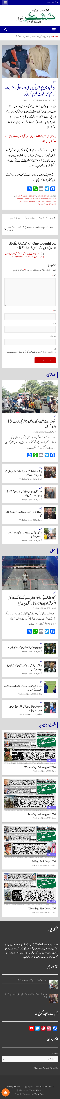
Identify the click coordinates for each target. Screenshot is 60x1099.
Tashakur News (40, 100)
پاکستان (40, 468)
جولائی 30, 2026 (37, 714)
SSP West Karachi (27, 201)
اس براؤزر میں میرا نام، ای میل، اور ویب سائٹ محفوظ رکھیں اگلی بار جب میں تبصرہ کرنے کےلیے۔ (31, 352)
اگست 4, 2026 (51, 818)
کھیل (53, 551)
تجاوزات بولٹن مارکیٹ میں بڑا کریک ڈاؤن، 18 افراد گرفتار (31, 424)
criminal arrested (44, 196)
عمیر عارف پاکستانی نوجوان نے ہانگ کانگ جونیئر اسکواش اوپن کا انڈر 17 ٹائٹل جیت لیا (32, 600)
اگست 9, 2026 (51, 431)
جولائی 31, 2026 (37, 694)
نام (54, 310)
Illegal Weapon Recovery (25, 196)
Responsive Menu (5, 2)
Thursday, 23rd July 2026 (42, 909)
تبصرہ (54, 275)
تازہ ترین (51, 375)
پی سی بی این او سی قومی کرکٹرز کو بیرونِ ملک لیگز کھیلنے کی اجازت (24, 647)
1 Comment (28, 100)
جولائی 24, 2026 (51, 865)
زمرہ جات (55, 1053)
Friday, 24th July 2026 (44, 861)
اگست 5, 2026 (37, 673)
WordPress (39, 1094)
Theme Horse (35, 1090)
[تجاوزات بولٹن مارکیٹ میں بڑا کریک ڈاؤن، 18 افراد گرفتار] (53, 984)
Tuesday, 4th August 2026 (42, 814)
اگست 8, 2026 (37, 651)
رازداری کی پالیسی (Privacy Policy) (46, 1068)
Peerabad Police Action (46, 201)
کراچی (54, 81)
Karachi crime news (47, 198)
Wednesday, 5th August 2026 (40, 767)
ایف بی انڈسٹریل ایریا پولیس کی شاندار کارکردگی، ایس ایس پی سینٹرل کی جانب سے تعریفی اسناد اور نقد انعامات (31, 229)
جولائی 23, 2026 (51, 912)
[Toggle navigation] (54, 29)
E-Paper (51, 760)
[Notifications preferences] (5, 1092)
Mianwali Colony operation (27, 198)
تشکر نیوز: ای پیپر (47, 725)
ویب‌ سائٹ (53, 336)
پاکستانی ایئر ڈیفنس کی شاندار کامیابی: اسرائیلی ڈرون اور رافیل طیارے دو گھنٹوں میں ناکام (31, 218)
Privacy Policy (13, 1086)
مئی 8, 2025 (52, 100)
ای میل (53, 323)
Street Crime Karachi (47, 204)
